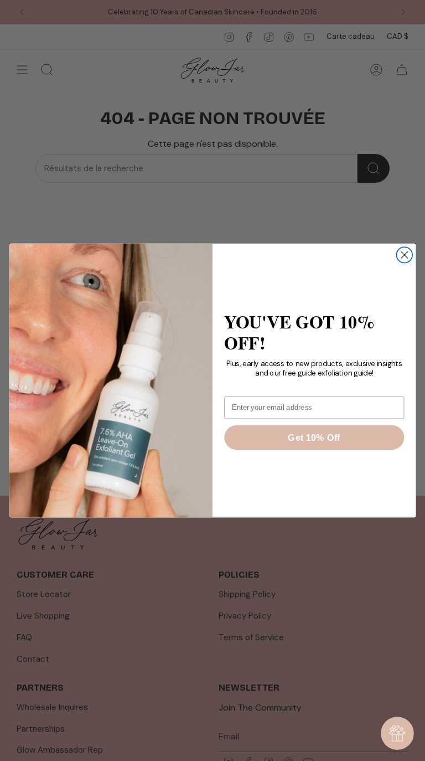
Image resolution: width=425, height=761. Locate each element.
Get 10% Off (314, 438)
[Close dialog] (405, 255)
